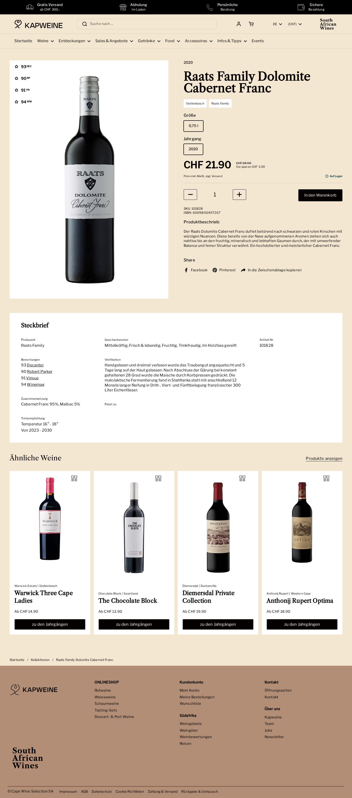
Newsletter (274, 737)
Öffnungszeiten (278, 690)
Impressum (68, 791)
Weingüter (189, 730)
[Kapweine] (38, 24)
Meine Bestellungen (197, 697)
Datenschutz (102, 791)
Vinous (32, 378)
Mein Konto (190, 690)
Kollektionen (40, 660)
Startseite (17, 660)
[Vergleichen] (74, 478)
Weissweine (105, 697)
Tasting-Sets (106, 710)
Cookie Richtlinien (130, 791)
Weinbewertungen (196, 737)
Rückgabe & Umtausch (199, 791)
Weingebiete (191, 724)
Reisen (185, 743)
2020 (193, 149)
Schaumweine (107, 703)
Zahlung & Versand (163, 791)
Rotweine (103, 690)
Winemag (36, 384)
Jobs (269, 730)
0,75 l (193, 126)
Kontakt (271, 697)
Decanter (35, 365)
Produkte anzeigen (324, 458)
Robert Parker (39, 371)
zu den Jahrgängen (50, 624)
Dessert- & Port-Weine (114, 717)
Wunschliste (190, 703)
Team (269, 724)
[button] (250, 23)
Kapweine (273, 717)
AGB (84, 791)
